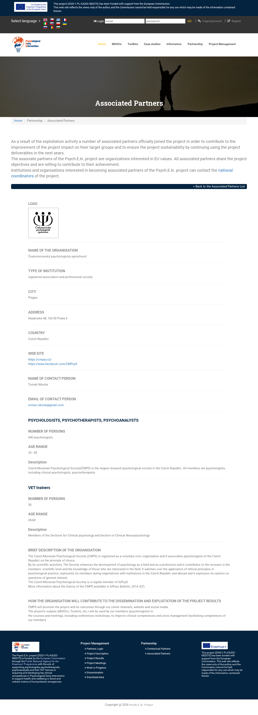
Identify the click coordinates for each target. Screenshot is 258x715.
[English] (46, 19)
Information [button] (174, 44)
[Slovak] (53, 23)
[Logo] (26, 44)
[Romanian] (53, 27)
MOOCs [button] (117, 44)
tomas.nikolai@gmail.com (46, 405)
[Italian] (46, 23)
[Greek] (59, 19)
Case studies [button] (152, 44)
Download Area (95, 677)
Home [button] (102, 44)
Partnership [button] (195, 44)
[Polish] (59, 23)
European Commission (52, 658)
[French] (66, 19)
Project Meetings (96, 663)
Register (236, 21)
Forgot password (212, 21)
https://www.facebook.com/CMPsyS (52, 364)
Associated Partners (158, 653)
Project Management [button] (222, 44)
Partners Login (95, 648)
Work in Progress (96, 667)
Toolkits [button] (133, 44)
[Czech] (53, 19)
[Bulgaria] (58, 27)
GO (189, 21)
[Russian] (46, 27)
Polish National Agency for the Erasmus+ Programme (35, 663)
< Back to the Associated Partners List (219, 186)
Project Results (95, 658)
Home (18, 120)
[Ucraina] (66, 23)
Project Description (97, 653)
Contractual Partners (159, 648)
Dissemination (95, 672)
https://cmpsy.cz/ (40, 359)
